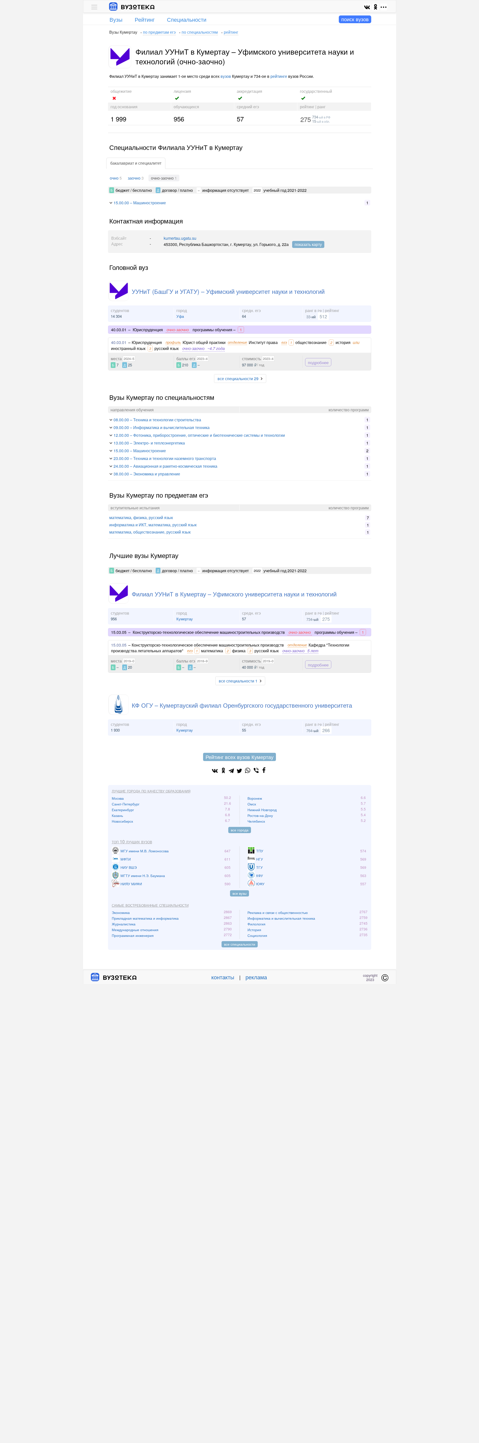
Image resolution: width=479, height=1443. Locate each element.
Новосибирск (122, 821)
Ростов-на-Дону (260, 815)
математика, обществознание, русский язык (150, 532)
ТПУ (259, 850)
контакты (222, 977)
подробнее (318, 362)
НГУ (259, 859)
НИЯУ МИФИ (131, 883)
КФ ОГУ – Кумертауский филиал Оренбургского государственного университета (242, 705)
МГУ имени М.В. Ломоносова (144, 850)
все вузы (239, 893)
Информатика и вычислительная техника (281, 918)
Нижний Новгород (262, 809)
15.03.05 (118, 645)
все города (239, 829)
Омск (251, 803)
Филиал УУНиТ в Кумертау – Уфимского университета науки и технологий (234, 593)
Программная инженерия (133, 935)
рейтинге (278, 76)
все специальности (239, 944)
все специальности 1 (238, 681)
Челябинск (256, 821)
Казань (117, 815)
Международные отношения (135, 929)
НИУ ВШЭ (128, 867)
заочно (134, 178)
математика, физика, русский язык (141, 517)
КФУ (259, 875)
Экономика (121, 912)
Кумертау (184, 618)
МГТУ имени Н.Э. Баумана (142, 875)
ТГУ (259, 867)
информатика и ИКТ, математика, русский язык (153, 525)
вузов (226, 76)
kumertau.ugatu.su (180, 238)
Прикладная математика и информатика (145, 918)
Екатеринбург (123, 809)
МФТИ (125, 859)
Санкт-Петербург (125, 803)
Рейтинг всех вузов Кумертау (239, 757)
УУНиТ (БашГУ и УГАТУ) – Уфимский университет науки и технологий (228, 291)
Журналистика (123, 923)
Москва (118, 798)
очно (114, 178)
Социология (257, 935)
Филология (256, 923)
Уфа (180, 316)
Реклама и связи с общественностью (277, 912)
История (254, 929)
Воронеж (254, 798)
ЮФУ (260, 883)
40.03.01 (118, 342)
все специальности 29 (238, 378)
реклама (256, 977)
